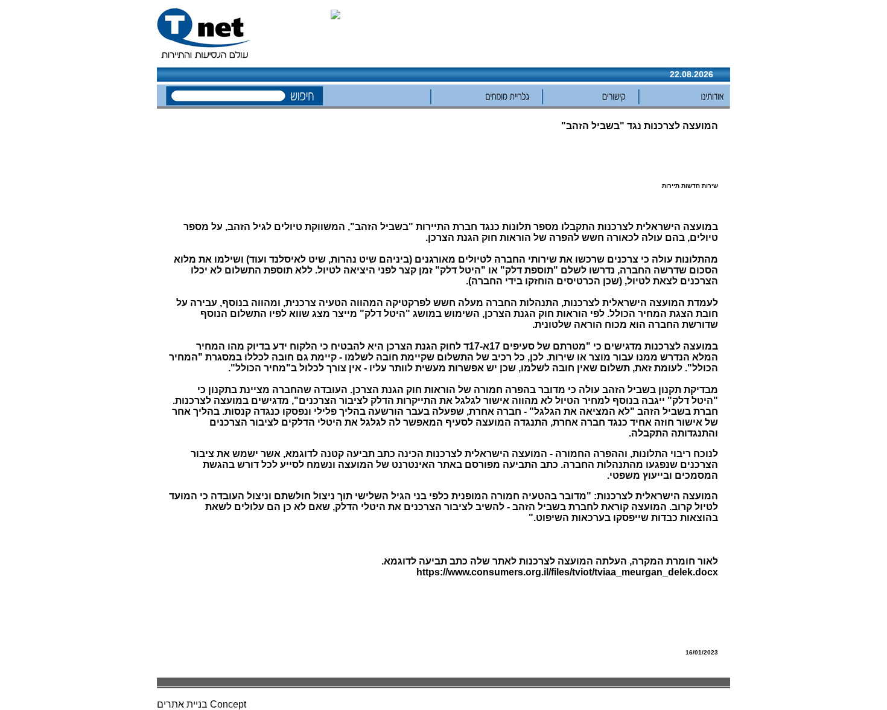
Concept (228, 704)
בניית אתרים (182, 704)
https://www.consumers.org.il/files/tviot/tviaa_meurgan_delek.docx (567, 572)
